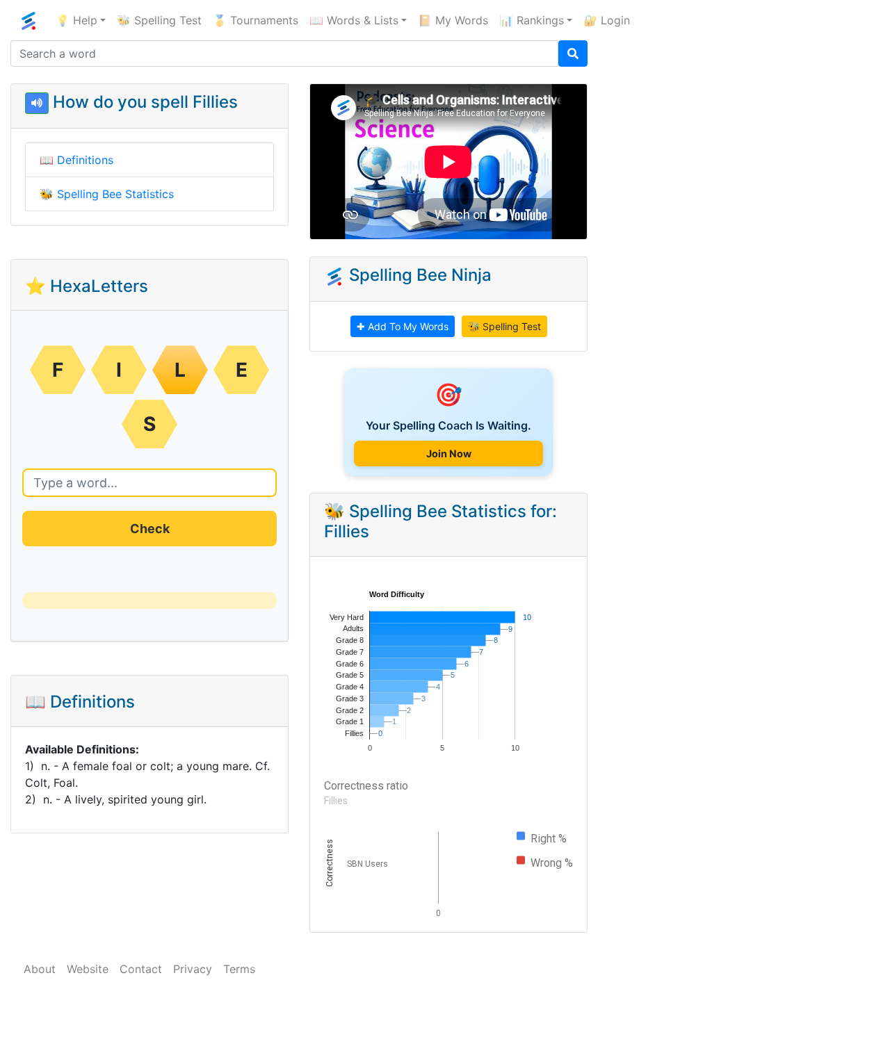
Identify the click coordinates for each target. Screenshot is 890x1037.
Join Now (448, 453)
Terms (239, 969)
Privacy (192, 969)
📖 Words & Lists (353, 20)
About (40, 969)
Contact (141, 969)
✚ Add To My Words (402, 326)
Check (150, 528)
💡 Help (76, 20)
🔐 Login (606, 20)
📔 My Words (453, 20)
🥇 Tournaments (255, 20)
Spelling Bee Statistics (115, 194)
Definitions (85, 160)
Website (87, 969)
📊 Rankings (531, 20)
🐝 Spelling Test (159, 20)
